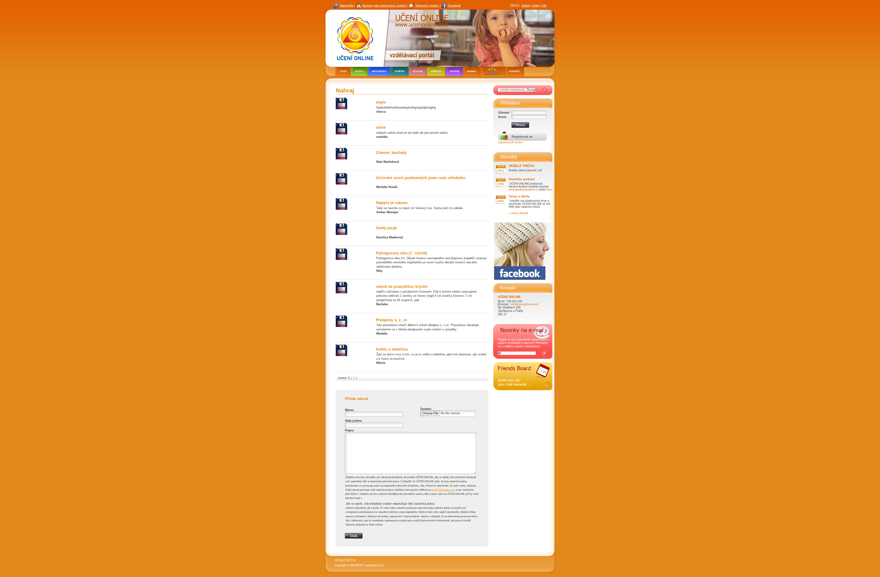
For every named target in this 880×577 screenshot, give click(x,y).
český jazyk (386, 228)
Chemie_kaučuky (391, 152)
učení (381, 127)
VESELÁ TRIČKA (521, 166)
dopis (381, 102)
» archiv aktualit (518, 213)
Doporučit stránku (427, 5)
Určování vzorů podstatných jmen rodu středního (420, 178)
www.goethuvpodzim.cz (523, 189)
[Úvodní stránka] (353, 37)
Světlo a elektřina (391, 349)
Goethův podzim (522, 179)
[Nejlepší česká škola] (492, 72)
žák (544, 5)
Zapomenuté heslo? (510, 142)
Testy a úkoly (519, 196)
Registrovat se (522, 136)
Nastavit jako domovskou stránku (384, 5)
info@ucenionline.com (443, 489)
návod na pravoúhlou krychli (402, 286)
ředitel (526, 5)
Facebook (454, 5)
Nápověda (346, 5)
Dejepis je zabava (391, 203)
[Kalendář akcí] (523, 394)
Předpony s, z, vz (391, 320)
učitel (535, 5)
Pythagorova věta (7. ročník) (401, 253)
